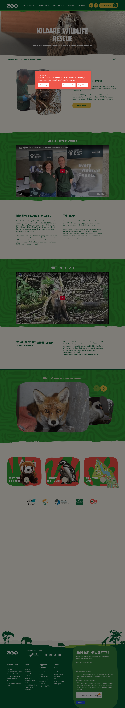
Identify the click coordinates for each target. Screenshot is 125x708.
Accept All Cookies (82, 85)
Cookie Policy (72, 80)
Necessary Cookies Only (69, 85)
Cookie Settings (43, 85)
